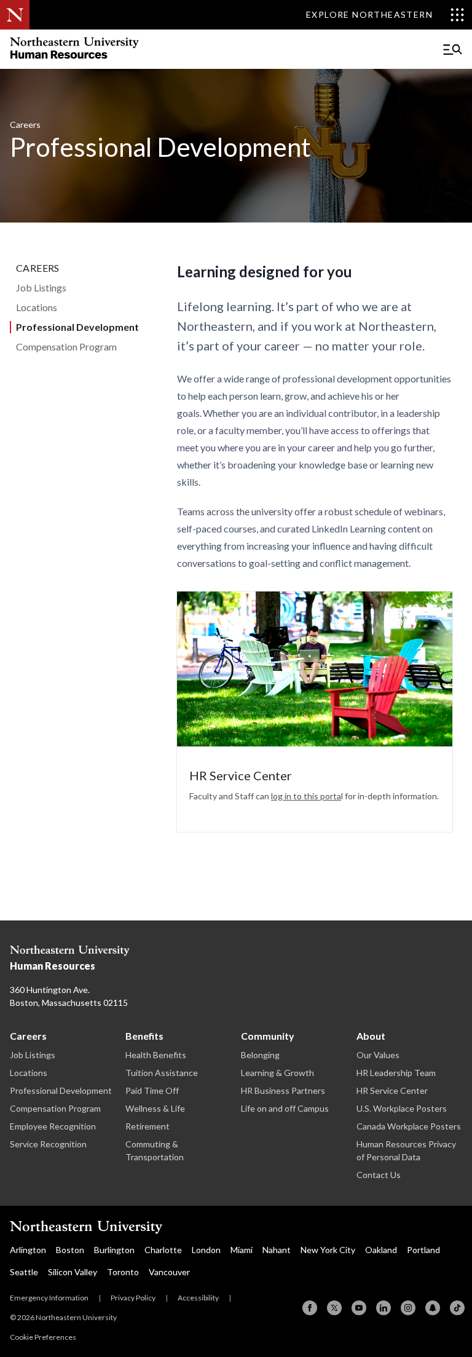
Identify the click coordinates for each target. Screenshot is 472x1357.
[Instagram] (408, 1307)
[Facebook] (309, 1307)
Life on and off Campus (285, 1108)
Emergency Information (49, 1297)
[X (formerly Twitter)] (334, 1307)
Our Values (377, 1055)
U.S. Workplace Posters (401, 1108)
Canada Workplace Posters (408, 1126)
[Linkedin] (383, 1307)
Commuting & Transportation (154, 1150)
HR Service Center (392, 1090)
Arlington (28, 1249)
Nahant (276, 1249)
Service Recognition (48, 1144)
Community (267, 1036)
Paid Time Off (152, 1090)
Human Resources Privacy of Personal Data (406, 1150)
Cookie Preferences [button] (43, 1337)
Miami (241, 1249)
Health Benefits (155, 1055)
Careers (38, 268)
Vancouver (169, 1272)
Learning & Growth (277, 1072)
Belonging (260, 1055)
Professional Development (77, 327)
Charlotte (163, 1249)
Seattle (24, 1272)
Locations (36, 307)
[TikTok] (457, 1307)
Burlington (114, 1249)
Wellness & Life (155, 1108)
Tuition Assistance (161, 1072)
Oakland (381, 1249)
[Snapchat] (432, 1307)
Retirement (147, 1126)
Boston (70, 1249)
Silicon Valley (72, 1272)
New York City (328, 1249)
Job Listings (41, 287)
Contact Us (378, 1174)
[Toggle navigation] (452, 49)
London (206, 1249)
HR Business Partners (283, 1090)
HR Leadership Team (396, 1072)
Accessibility (198, 1297)
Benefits (144, 1036)
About (370, 1036)
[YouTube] (359, 1307)
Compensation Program (66, 346)
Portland (423, 1249)
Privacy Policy (133, 1297)
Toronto (123, 1272)
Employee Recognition (53, 1126)
